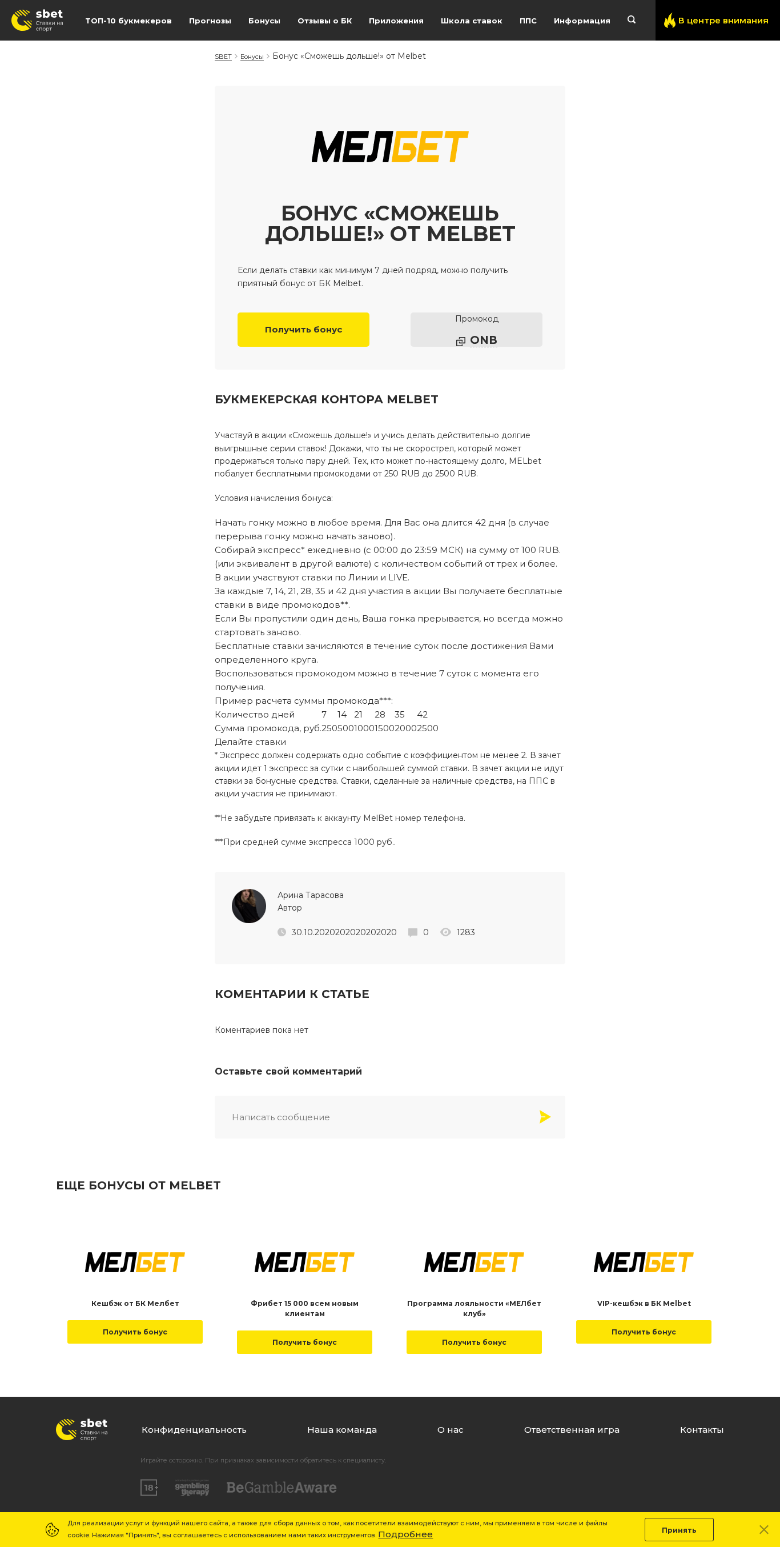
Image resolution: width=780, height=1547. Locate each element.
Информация (582, 20)
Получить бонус (303, 329)
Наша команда (342, 1429)
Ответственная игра (572, 1429)
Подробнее (405, 1534)
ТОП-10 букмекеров (128, 20)
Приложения (396, 20)
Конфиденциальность (194, 1429)
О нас (450, 1429)
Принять (679, 1530)
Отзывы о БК (324, 20)
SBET (223, 57)
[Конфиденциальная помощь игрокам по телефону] (282, 1487)
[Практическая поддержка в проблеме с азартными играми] (192, 1487)
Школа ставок (471, 20)
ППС (528, 20)
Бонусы (264, 20)
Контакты (702, 1429)
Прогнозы (210, 20)
